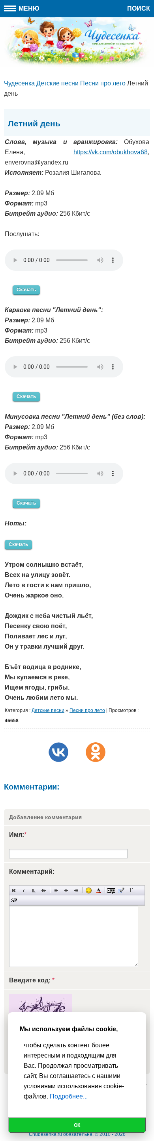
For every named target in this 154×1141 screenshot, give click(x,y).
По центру (66, 890)
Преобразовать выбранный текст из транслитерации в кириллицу (130, 890)
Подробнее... (69, 1096)
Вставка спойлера (14, 900)
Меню (28, 8)
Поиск (138, 8)
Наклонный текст (23, 890)
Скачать (26, 289)
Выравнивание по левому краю (56, 890)
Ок (77, 1125)
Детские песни (48, 710)
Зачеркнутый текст (43, 890)
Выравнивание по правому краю (76, 890)
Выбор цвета (98, 890)
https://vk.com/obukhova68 (110, 152)
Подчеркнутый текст (33, 890)
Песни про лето (87, 710)
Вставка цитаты (121, 890)
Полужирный (14, 890)
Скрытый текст (111, 890)
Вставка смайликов (88, 890)
